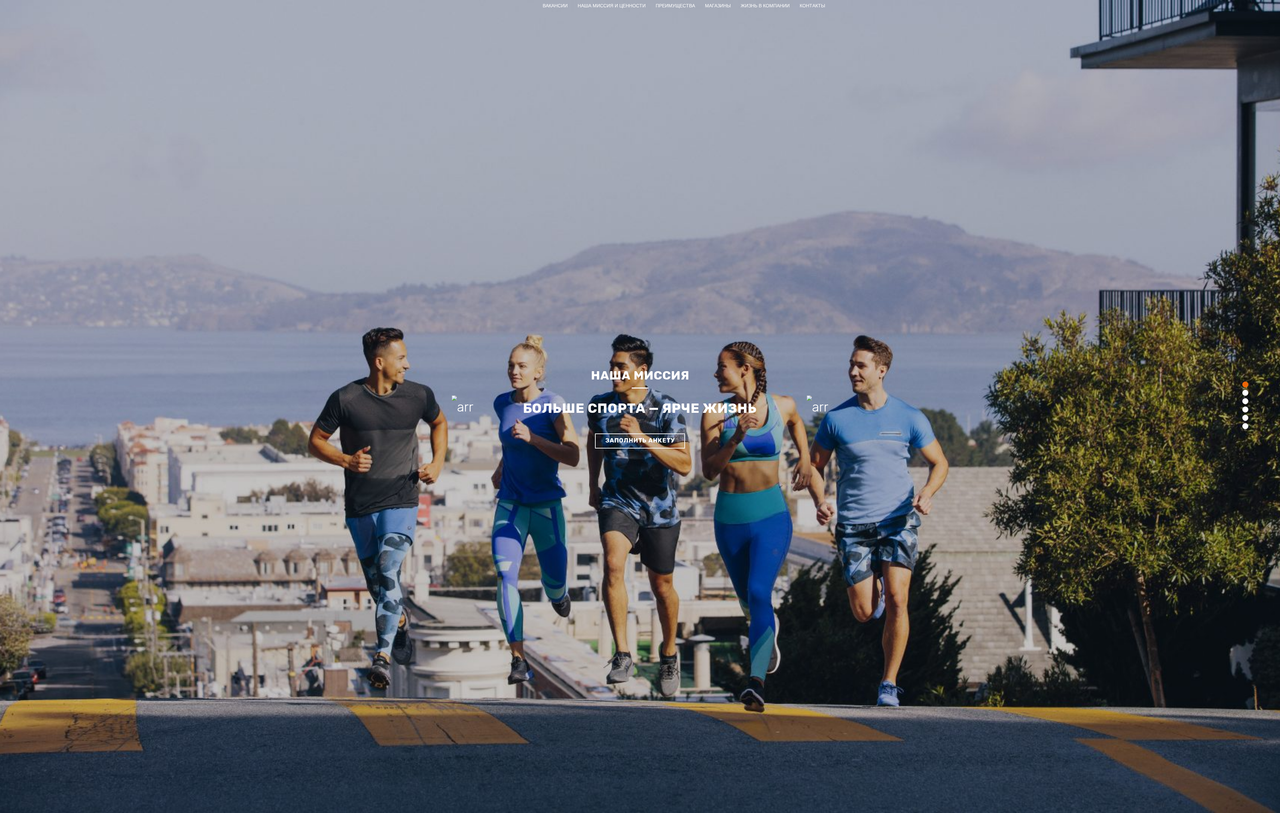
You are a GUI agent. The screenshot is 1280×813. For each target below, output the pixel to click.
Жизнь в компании (765, 5)
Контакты (812, 5)
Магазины (718, 5)
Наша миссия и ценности (612, 5)
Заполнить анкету (640, 440)
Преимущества (675, 5)
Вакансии (555, 5)
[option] (640, 406)
